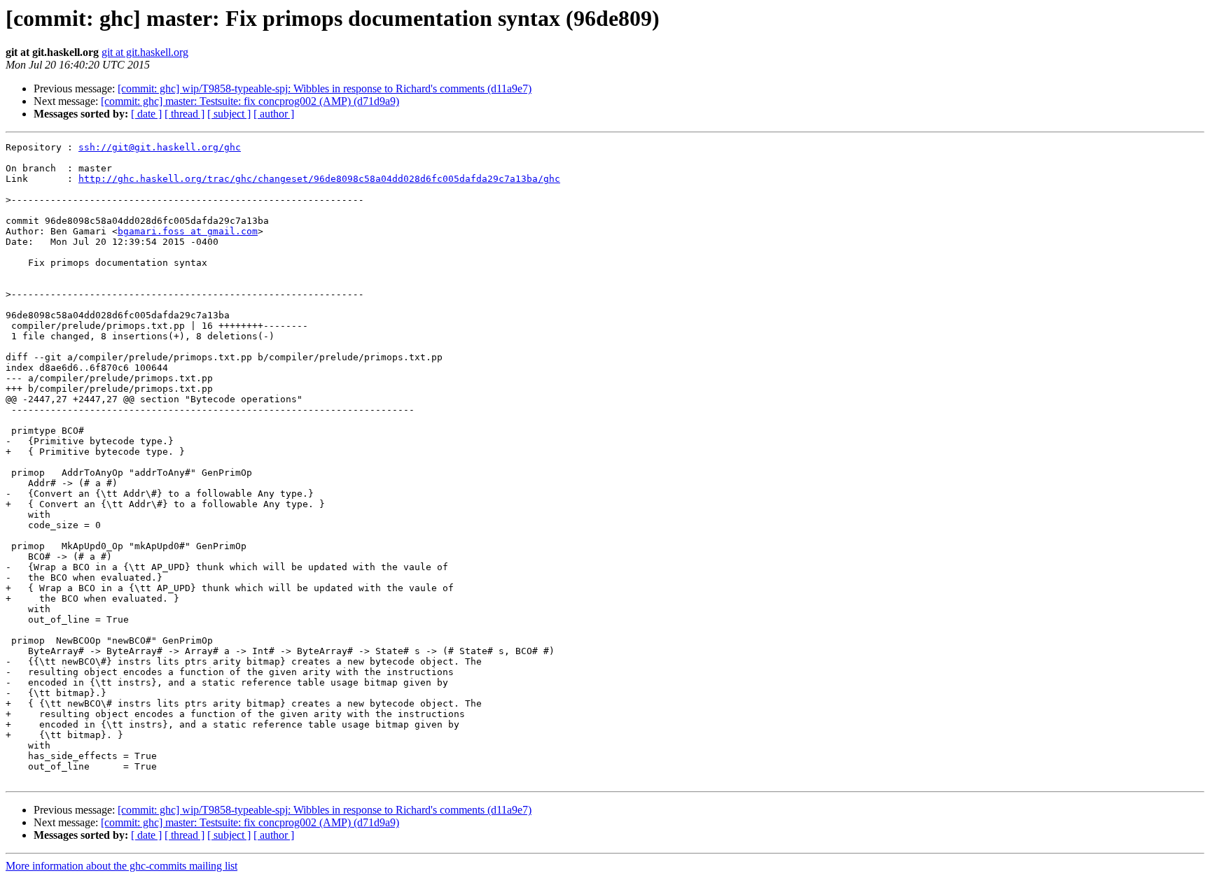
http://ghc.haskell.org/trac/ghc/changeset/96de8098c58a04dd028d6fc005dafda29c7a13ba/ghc (319, 179)
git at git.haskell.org (145, 52)
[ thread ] (184, 114)
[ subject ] (229, 114)
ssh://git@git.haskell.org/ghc (159, 147)
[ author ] (273, 114)
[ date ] (146, 114)
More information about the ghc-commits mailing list (121, 866)
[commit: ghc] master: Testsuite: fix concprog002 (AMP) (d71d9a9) (250, 101)
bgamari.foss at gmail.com (188, 231)
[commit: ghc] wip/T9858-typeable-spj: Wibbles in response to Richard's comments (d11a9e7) (324, 88)
